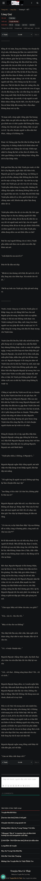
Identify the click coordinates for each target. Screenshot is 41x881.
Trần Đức (12, 18)
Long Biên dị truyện (9, 846)
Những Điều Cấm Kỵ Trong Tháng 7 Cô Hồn (18, 828)
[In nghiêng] (6, 786)
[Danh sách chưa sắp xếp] (16, 786)
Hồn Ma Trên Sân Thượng (11, 856)
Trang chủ (4, 9)
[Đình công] (11, 786)
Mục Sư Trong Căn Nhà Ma (11, 851)
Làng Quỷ (13, 9)
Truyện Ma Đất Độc (9, 812)
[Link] (23, 786)
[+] (28, 786)
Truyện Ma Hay (13, 21)
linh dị (11, 25)
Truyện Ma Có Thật (20, 871)
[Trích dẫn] (18, 786)
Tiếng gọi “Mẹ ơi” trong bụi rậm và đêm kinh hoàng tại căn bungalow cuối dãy (18, 834)
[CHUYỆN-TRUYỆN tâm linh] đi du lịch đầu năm (20, 840)
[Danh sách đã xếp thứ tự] (13, 786)
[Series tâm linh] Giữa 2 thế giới (13, 818)
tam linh (32, 25)
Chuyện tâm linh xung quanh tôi (13, 823)
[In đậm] (3, 786)
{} (26, 786)
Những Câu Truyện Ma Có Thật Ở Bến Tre (17, 861)
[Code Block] (21, 786)
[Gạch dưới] (8, 786)
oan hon (24, 25)
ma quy (17, 25)
